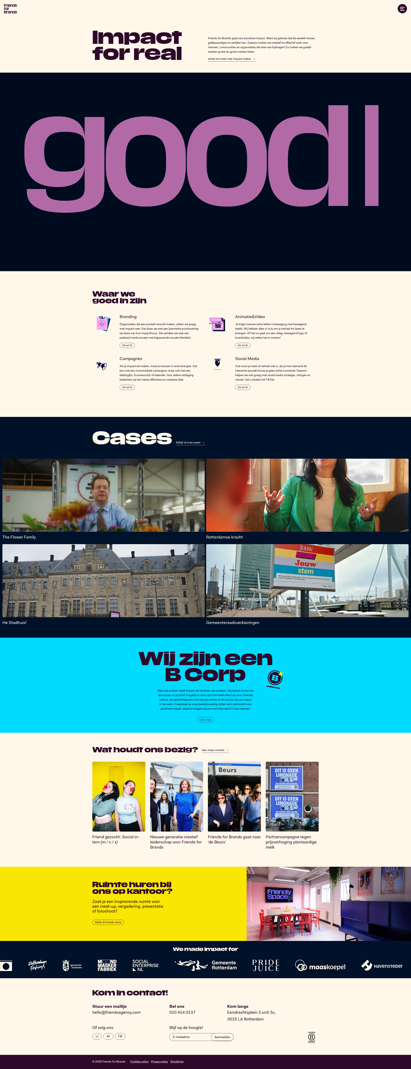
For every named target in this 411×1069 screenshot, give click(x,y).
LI (97, 1036)
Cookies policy (139, 1061)
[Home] (10, 8)
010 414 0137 (182, 1013)
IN (108, 1036)
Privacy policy (159, 1061)
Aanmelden (222, 1037)
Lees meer (205, 720)
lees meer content (213, 750)
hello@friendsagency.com (116, 1013)
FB (120, 1036)
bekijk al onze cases (188, 442)
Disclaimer (177, 1061)
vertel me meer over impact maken (229, 59)
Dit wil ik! (127, 345)
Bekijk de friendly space (108, 922)
